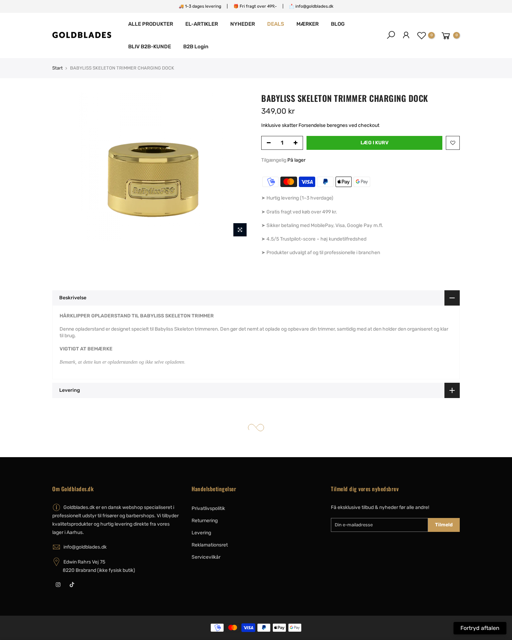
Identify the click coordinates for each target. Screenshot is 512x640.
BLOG (338, 24)
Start (57, 68)
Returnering (205, 521)
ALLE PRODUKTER (150, 24)
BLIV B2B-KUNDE (149, 46)
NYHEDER (242, 24)
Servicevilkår (206, 557)
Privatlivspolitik (208, 508)
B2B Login (195, 46)
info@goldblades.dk (85, 547)
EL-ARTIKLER (201, 24)
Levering (201, 533)
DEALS (275, 24)
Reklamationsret (210, 545)
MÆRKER (307, 24)
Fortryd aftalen (479, 628)
